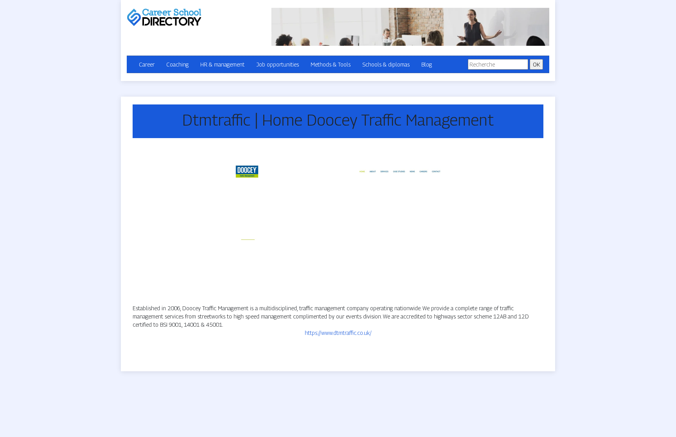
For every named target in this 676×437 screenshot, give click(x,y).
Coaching (177, 64)
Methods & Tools (331, 64)
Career (147, 64)
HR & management (222, 64)
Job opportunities (277, 64)
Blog (426, 64)
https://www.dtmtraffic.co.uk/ (338, 332)
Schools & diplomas (386, 64)
